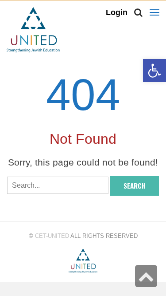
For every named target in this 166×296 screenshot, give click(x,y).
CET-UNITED (52, 236)
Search (135, 185)
